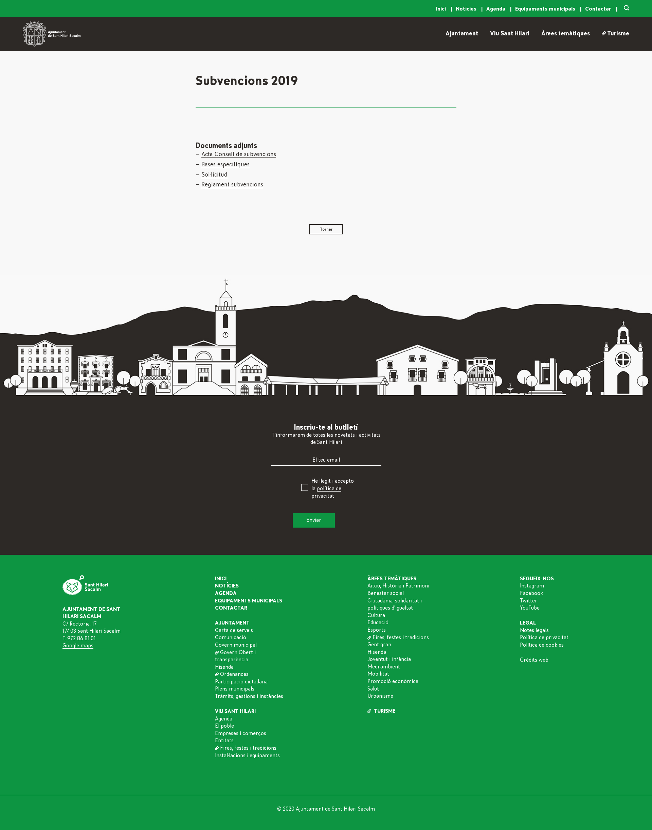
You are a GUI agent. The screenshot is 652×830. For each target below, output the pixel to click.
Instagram (532, 585)
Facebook (531, 593)
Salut (373, 689)
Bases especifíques (225, 165)
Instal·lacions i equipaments (247, 755)
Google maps (77, 645)
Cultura (376, 615)
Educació (377, 622)
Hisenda (224, 667)
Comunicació (230, 637)
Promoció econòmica (392, 681)
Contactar (599, 9)
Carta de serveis (234, 630)
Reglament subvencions (232, 185)
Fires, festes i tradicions (248, 748)
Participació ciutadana (241, 681)
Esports (376, 630)
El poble (224, 726)
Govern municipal (236, 645)
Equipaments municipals (546, 9)
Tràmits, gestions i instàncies (249, 696)
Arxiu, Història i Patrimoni (398, 585)
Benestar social (385, 593)
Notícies (467, 9)
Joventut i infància (389, 659)
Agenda (496, 9)
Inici (441, 9)
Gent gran (379, 644)
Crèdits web (534, 660)
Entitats (224, 740)
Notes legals (534, 630)
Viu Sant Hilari (509, 34)
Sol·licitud (214, 175)
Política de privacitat (544, 637)
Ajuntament (462, 34)
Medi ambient (383, 666)
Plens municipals (234, 689)
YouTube (530, 608)
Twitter (528, 600)
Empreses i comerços (240, 733)
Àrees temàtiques (565, 34)
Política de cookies (542, 645)
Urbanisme (380, 696)
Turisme (618, 34)
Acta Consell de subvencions (238, 154)
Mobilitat (378, 674)
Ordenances (234, 674)
